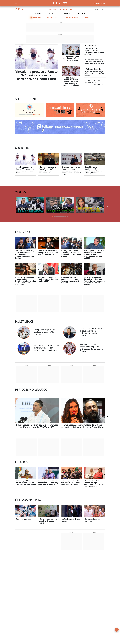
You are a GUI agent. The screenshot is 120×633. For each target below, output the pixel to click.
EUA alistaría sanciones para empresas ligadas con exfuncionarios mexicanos (94, 62)
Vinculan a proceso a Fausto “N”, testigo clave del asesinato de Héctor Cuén (36, 75)
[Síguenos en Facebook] (19, 9)
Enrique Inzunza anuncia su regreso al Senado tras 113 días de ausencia (48, 252)
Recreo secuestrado (23, 519)
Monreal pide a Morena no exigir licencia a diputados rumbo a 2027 (48, 279)
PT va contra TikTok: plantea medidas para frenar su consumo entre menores (70, 280)
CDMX (52, 13)
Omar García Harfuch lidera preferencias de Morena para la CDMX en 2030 (37, 426)
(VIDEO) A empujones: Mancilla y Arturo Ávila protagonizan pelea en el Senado (71, 253)
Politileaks (82, 13)
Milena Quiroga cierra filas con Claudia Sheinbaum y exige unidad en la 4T (48, 483)
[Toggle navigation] (16, 3)
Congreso (66, 13)
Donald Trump (52, 17)
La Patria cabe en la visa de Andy (71, 520)
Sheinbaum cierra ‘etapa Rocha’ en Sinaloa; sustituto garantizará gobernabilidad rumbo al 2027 (71, 171)
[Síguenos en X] (22, 9)
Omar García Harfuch (70, 17)
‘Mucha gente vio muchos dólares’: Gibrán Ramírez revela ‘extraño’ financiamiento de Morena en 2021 (94, 254)
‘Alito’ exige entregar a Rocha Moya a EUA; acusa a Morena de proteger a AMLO (47, 170)
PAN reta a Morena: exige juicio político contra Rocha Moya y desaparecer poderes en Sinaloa (25, 254)
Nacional (38, 13)
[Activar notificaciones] (117, 630)
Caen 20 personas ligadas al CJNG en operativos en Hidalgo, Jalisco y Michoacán (93, 170)
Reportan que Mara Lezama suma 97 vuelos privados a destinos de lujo (25, 483)
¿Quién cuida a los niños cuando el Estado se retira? (48, 521)
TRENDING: (36, 17)
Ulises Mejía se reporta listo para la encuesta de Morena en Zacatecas (70, 483)
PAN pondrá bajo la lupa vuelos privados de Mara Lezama (71, 58)
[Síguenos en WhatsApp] (16, 9)
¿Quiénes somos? (100, 9)
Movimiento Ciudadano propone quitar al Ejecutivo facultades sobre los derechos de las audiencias (25, 281)
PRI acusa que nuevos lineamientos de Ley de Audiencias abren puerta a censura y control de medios (94, 281)
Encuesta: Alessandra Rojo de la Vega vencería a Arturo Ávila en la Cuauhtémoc (83, 426)
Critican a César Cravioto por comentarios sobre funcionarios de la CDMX (93, 82)
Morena (86, 17)
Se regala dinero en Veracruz (92, 520)
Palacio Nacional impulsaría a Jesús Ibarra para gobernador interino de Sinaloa (94, 51)
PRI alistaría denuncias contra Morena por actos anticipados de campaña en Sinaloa (71, 81)
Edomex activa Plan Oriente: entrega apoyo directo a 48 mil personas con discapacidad (94, 483)
